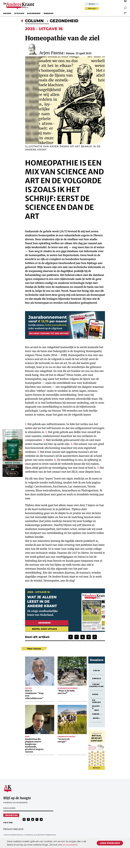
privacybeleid (70, 844)
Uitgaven (19, 13)
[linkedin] (32, 819)
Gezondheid (64, 20)
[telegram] (41, 819)
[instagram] (24, 819)
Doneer (92, 4)
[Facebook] (70, 637)
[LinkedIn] (82, 637)
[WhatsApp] (94, 637)
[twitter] (37, 819)
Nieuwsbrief (34, 13)
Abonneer (92, 8)
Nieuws (7, 13)
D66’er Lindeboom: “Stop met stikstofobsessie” (34, 694)
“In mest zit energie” (64, 740)
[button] (125, 8)
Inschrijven (11, 815)
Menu (125, 13)
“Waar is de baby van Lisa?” (66, 692)
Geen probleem (110, 843)
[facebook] (28, 819)
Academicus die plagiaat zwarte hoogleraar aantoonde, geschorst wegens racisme (34, 745)
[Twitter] (76, 637)
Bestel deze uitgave (44, 629)
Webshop (48, 13)
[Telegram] (88, 637)
